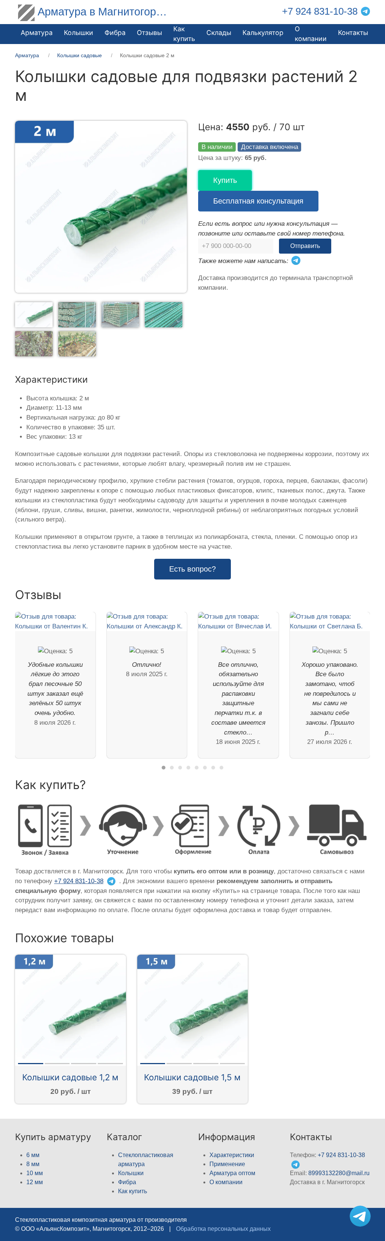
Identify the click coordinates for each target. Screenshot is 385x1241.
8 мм (32, 1164)
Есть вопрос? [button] (192, 569)
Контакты (353, 32)
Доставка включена (269, 147)
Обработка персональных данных (223, 1229)
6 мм (32, 1155)
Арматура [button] (37, 32)
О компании (311, 34)
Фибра (115, 32)
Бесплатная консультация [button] (258, 201)
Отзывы (149, 32)
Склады (218, 32)
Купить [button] (225, 180)
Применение (227, 1164)
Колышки (131, 1173)
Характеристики (231, 1155)
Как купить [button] (184, 34)
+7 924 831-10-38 (320, 11)
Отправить (305, 246)
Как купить (132, 1191)
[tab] (34, 314)
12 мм (34, 1182)
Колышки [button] (78, 32)
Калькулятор (263, 32)
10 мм (34, 1173)
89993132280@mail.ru (339, 1173)
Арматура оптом (232, 1173)
